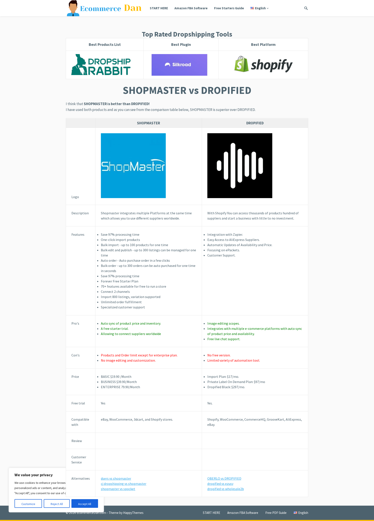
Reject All (57, 504)
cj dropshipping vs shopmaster (123, 483)
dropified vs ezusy (220, 483)
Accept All (84, 504)
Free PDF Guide (276, 513)
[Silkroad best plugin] (181, 65)
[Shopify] (263, 65)
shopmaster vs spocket (118, 489)
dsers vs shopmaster (116, 478)
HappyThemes (133, 513)
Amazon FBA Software (191, 8)
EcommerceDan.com (91, 513)
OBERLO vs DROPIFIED (224, 478)
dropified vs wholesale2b (225, 489)
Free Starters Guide (229, 8)
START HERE (159, 8)
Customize (28, 504)
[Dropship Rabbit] (104, 65)
